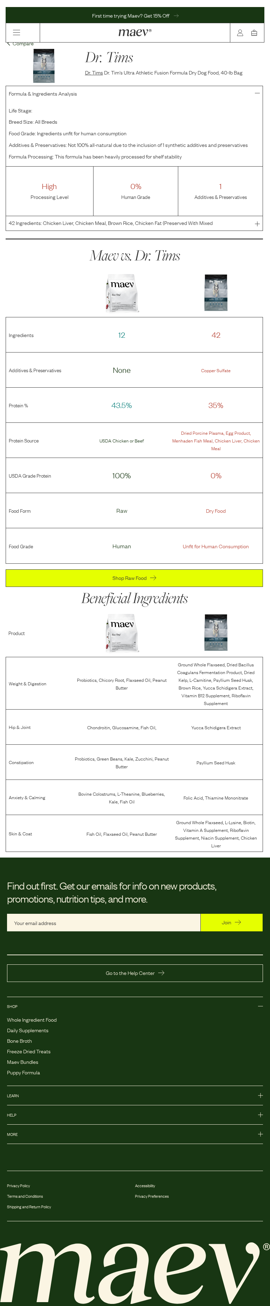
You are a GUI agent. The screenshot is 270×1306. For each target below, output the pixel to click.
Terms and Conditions (25, 1196)
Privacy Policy (18, 1185)
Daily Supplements (28, 1030)
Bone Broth (19, 1040)
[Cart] (255, 32)
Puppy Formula (23, 1072)
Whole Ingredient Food (32, 1019)
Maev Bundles (22, 1061)
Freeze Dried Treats (29, 1051)
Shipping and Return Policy (29, 1206)
